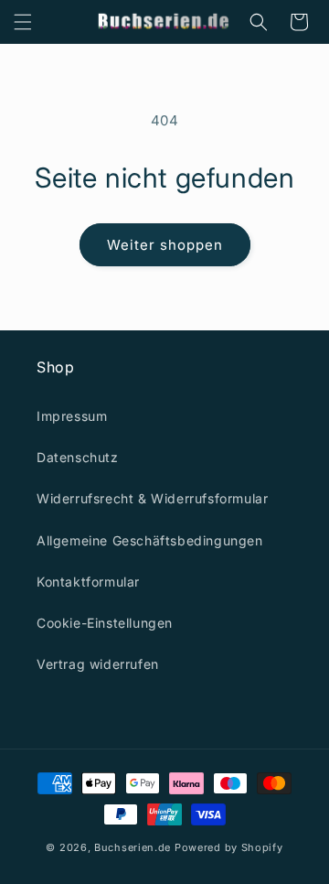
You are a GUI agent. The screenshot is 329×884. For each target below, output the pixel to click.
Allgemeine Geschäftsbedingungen (150, 540)
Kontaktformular (88, 581)
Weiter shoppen (165, 244)
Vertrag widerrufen (98, 664)
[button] (23, 22)
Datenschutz (78, 457)
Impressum (72, 416)
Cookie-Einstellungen (105, 623)
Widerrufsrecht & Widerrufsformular (152, 498)
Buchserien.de (132, 847)
